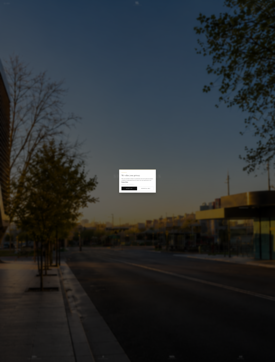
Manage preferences (127, 184)
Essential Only (145, 188)
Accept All (129, 188)
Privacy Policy (124, 182)
